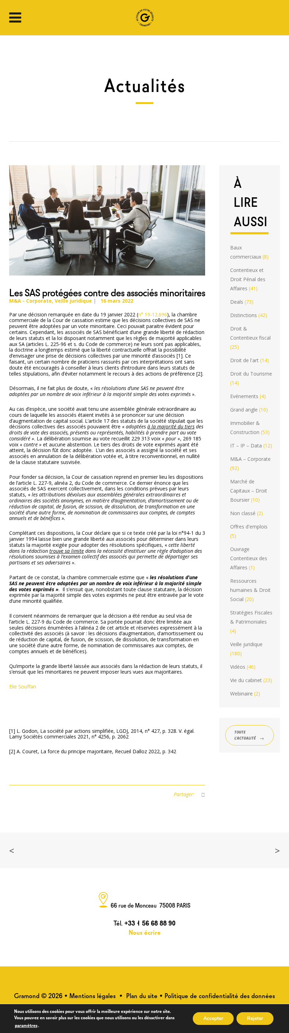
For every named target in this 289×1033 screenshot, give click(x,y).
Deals (236, 301)
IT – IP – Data (246, 445)
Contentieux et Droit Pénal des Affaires (247, 279)
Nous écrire (145, 931)
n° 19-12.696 (152, 314)
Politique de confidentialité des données (220, 995)
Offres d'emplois (249, 526)
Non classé (243, 513)
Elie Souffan (22, 686)
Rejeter (255, 1018)
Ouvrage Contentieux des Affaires (248, 558)
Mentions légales (92, 995)
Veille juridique (73, 300)
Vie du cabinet (246, 680)
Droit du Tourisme (251, 373)
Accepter (213, 1018)
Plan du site (142, 995)
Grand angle (244, 409)
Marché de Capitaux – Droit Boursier (248, 490)
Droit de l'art (244, 360)
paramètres (26, 1025)
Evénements (244, 396)
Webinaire (241, 693)
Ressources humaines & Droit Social (250, 589)
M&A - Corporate (30, 300)
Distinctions (243, 315)
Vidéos (237, 666)
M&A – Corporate (250, 459)
